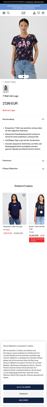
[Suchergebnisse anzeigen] (8, 13)
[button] (23, 76)
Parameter (7, 161)
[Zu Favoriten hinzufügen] (24, 195)
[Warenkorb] (43, 13)
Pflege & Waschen (10, 169)
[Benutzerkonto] (34, 13)
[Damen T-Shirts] (3, 82)
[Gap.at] (23, 13)
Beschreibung (8, 119)
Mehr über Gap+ (39, 2)
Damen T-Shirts (10, 82)
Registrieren (29, 2)
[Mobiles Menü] (4, 13)
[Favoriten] (38, 13)
